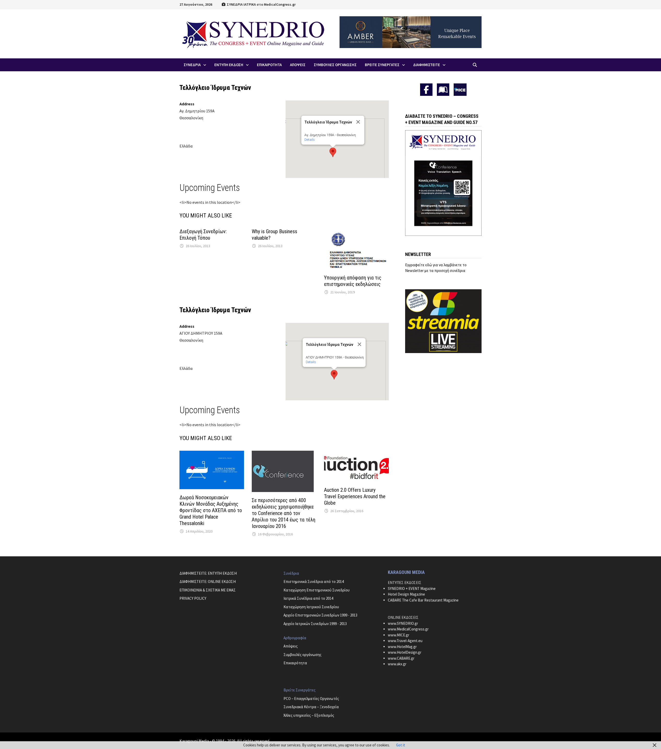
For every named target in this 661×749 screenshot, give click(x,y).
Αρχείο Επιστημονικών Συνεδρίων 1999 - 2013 (320, 615)
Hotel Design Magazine (406, 594)
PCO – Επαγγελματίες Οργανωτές (311, 698)
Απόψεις (291, 646)
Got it (400, 745)
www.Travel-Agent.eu (405, 640)
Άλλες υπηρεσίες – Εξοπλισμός (309, 715)
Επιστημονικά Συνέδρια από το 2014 (314, 581)
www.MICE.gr (398, 635)
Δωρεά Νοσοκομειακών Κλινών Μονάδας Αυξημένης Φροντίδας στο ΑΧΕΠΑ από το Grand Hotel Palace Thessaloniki (210, 510)
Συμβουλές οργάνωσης (302, 654)
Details (309, 140)
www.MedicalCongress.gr (408, 629)
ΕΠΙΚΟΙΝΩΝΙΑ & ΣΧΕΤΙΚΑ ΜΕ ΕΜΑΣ (207, 590)
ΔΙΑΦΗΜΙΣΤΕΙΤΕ (426, 64)
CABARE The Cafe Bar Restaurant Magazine (423, 600)
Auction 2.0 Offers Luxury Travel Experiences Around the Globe (354, 496)
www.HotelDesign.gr (404, 652)
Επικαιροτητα (269, 64)
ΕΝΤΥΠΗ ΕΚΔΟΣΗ (228, 64)
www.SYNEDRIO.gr (403, 623)
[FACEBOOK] (426, 89)
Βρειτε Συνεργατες (382, 64)
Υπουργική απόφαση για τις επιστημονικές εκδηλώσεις (352, 281)
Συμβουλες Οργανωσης (335, 64)
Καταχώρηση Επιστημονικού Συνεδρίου (317, 590)
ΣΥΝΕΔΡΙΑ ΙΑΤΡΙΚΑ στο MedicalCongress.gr (261, 4)
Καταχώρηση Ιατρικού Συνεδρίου (311, 606)
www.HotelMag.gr (402, 646)
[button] (332, 152)
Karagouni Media (194, 740)
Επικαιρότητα (295, 662)
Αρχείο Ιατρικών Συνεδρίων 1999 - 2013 (315, 623)
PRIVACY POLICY (192, 598)
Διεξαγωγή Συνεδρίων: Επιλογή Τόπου (203, 234)
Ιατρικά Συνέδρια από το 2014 (308, 598)
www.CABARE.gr (401, 658)
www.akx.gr (397, 663)
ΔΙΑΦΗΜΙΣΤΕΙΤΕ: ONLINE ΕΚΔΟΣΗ (207, 581)
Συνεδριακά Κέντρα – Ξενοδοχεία (311, 706)
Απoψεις (297, 64)
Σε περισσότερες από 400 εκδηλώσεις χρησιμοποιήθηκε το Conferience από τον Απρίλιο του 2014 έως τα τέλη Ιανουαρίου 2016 (283, 513)
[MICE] (460, 89)
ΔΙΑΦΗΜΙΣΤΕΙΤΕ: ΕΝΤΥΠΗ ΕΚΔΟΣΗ (208, 573)
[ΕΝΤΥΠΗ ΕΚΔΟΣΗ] (443, 89)
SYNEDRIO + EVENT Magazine (412, 588)
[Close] (358, 122)
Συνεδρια (192, 64)
